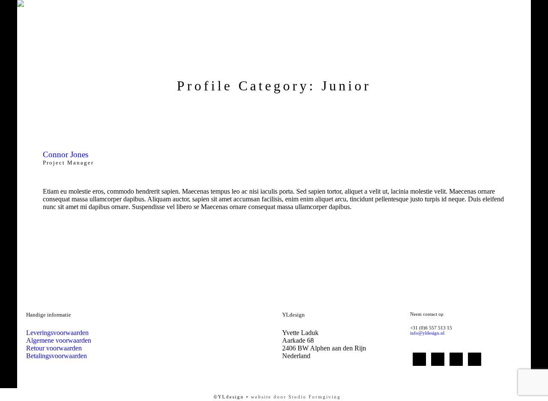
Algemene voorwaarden (58, 340)
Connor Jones (65, 154)
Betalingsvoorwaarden (56, 355)
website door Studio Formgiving (296, 396)
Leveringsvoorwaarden (57, 332)
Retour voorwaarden (54, 348)
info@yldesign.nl (427, 332)
